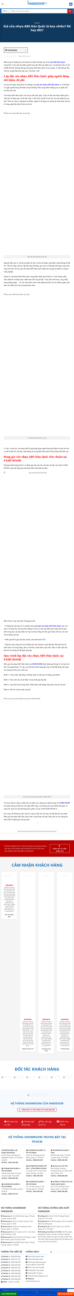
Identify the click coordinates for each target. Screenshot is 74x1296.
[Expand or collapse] (25, 50)
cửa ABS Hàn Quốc (57, 62)
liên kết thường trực (50, 831)
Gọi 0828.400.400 (9, 1294)
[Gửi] (70, 11)
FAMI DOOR (37, 664)
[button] (2, 4)
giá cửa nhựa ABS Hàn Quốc (48, 85)
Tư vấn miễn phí (66, 1294)
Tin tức (37, 23)
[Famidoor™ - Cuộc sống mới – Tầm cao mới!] (37, 4)
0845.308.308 (62, 1191)
